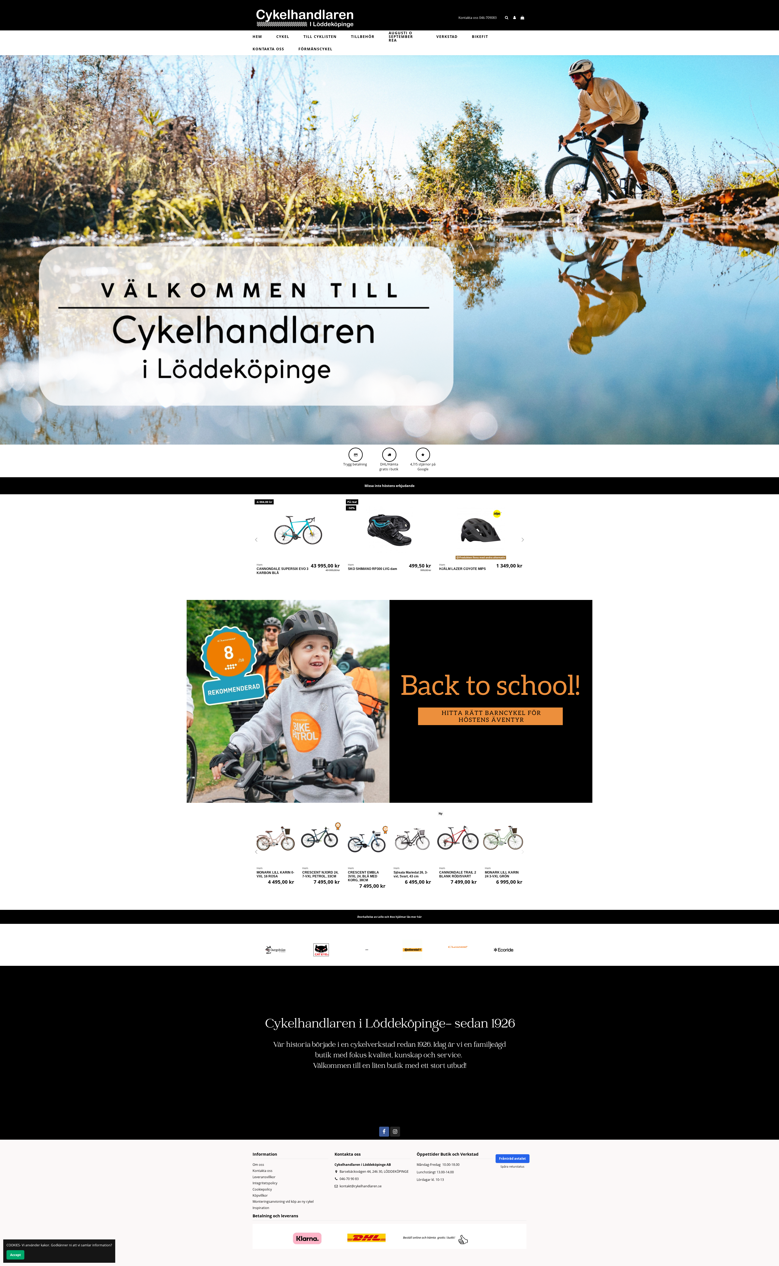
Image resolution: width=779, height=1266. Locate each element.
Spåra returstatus (512, 1166)
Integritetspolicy (265, 1183)
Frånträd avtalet (512, 1158)
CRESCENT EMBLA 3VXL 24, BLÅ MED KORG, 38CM (363, 876)
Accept (15, 1255)
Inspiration (261, 1208)
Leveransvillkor (264, 1177)
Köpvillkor (260, 1195)
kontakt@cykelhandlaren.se (361, 1186)
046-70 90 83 (349, 1179)
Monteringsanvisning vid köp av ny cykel (283, 1201)
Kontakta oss (262, 1170)
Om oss (258, 1164)
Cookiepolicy (262, 1189)
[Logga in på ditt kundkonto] (514, 17)
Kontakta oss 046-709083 (477, 17)
